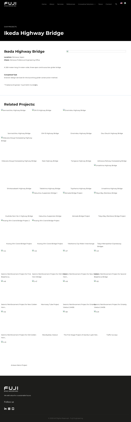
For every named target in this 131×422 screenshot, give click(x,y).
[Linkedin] (5, 408)
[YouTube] (13, 408)
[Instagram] (9, 408)
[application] (94, 4)
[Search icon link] (116, 4)
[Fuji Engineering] (10, 4)
